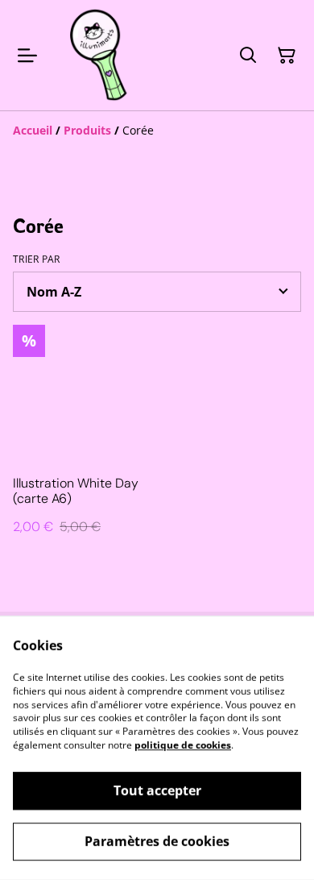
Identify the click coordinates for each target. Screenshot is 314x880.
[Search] (248, 55)
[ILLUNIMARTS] (100, 55)
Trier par (36, 259)
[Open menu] (27, 55)
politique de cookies (182, 745)
